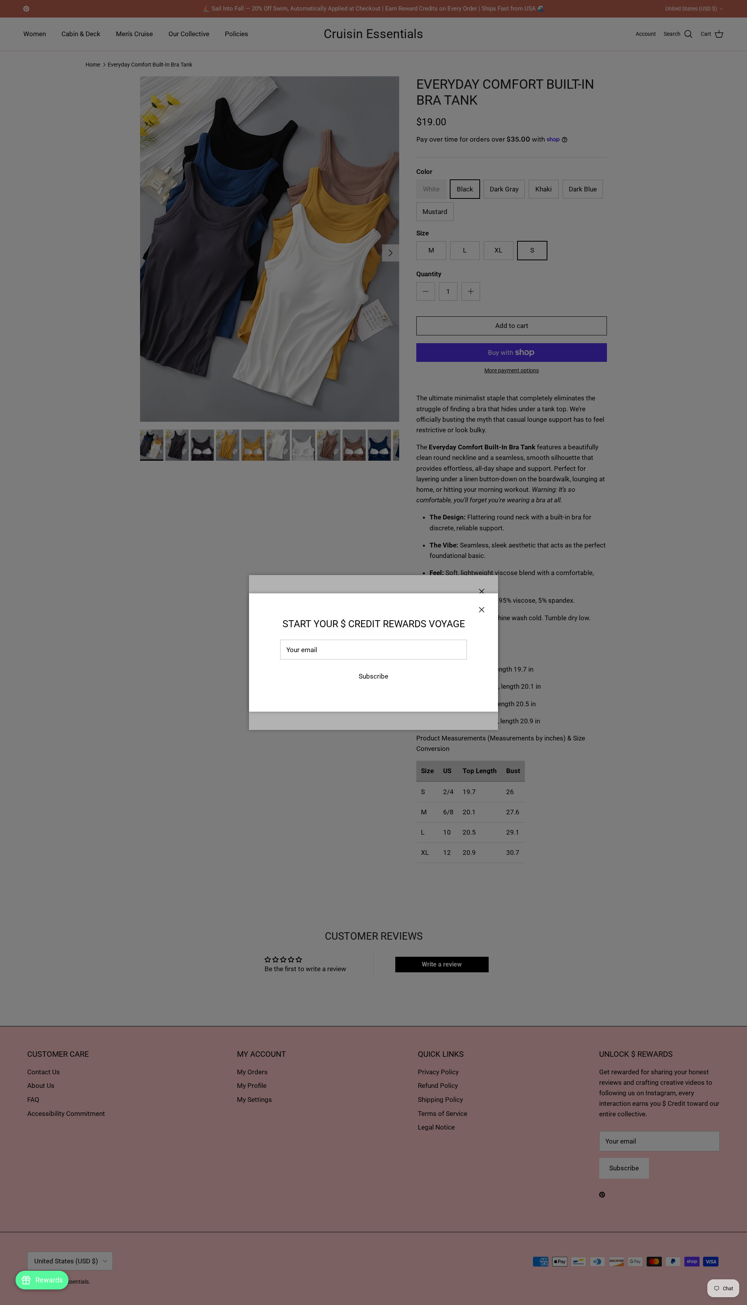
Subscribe (373, 676)
